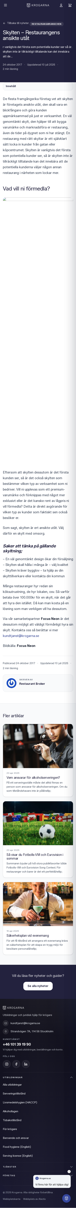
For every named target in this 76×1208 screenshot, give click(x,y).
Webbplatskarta (11, 1199)
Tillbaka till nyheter (18, 23)
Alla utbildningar (12, 1084)
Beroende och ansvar (16, 1138)
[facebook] (16, 1064)
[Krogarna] (38, 5)
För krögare (10, 1129)
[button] (66, 1198)
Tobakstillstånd (12, 1120)
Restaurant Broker (32, 683)
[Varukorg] (70, 5)
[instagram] (7, 1064)
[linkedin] (26, 1064)
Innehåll (11, 86)
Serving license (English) (18, 1155)
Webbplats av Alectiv (34, 1199)
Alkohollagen (10, 1111)
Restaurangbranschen (47, 24)
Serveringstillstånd (14, 1093)
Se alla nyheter (38, 986)
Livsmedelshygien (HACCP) (20, 1102)
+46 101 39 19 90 (17, 1044)
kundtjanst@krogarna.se (21, 636)
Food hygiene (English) (17, 1146)
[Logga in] (61, 5)
